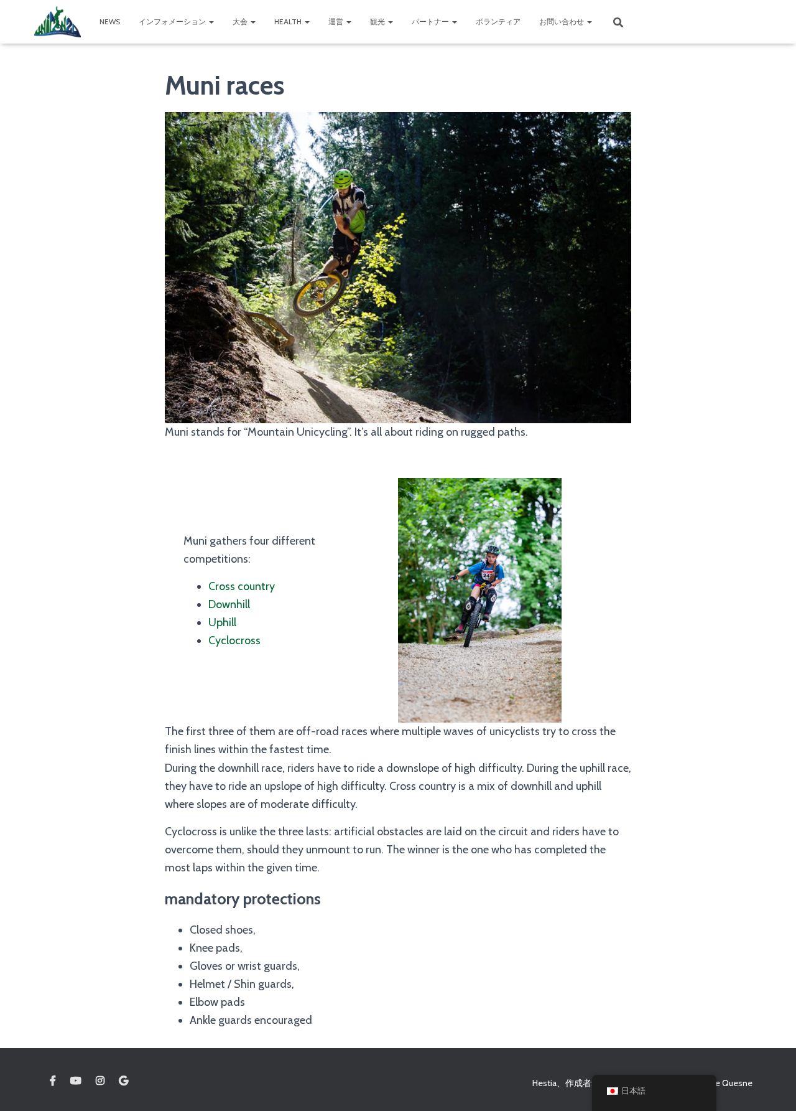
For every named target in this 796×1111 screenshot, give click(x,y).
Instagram (100, 1081)
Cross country (241, 586)
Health (288, 21)
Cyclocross (234, 640)
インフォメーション (173, 21)
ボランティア (498, 21)
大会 (241, 21)
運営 (336, 21)
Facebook (53, 1081)
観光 (378, 21)
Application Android (123, 1081)
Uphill (222, 622)
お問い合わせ (562, 21)
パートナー (431, 21)
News (110, 21)
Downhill (229, 604)
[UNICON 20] (57, 21)
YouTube (76, 1081)
